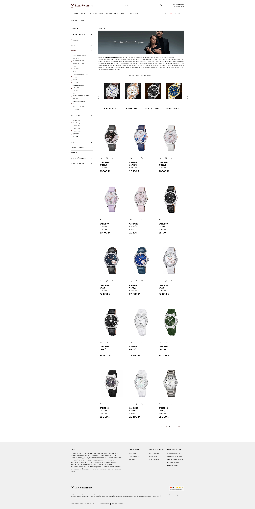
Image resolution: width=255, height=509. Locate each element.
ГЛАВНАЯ (74, 21)
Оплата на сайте (173, 462)
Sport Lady (76, 136)
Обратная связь (153, 459)
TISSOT (75, 79)
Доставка (132, 459)
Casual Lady (76, 123)
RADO (74, 93)
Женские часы (112, 13)
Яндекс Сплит (172, 466)
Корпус (74, 153)
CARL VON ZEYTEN (78, 61)
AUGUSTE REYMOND (79, 55)
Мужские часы (96, 13)
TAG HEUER (76, 88)
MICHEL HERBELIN (78, 106)
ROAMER (75, 98)
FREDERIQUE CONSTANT (80, 74)
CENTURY (76, 58)
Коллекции (76, 115)
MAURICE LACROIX (79, 63)
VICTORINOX (77, 109)
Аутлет (124, 13)
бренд (73, 50)
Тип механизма (77, 148)
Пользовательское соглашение (82, 504)
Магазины (132, 453)
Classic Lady (76, 128)
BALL (74, 71)
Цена (73, 45)
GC (74, 104)
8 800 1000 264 (178, 4)
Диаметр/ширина (78, 158)
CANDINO (76, 82)
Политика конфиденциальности (112, 504)
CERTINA (75, 90)
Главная (74, 13)
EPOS (74, 66)
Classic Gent (76, 125)
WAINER (75, 77)
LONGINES (76, 69)
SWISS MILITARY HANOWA (81, 96)
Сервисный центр (135, 456)
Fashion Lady (77, 131)
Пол (72, 142)
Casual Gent (76, 120)
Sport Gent (76, 133)
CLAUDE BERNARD (79, 101)
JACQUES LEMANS (78, 85)
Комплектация (77, 163)
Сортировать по (78, 34)
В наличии (76, 40)
